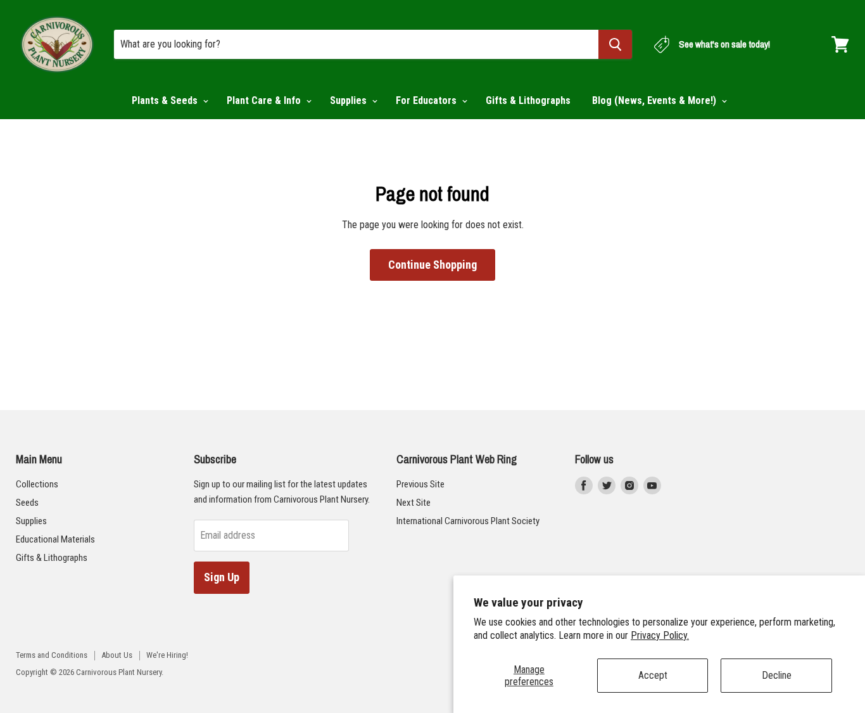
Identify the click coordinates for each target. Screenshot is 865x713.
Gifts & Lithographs (528, 100)
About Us (116, 655)
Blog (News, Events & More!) (655, 100)
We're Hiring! (167, 655)
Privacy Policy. (660, 635)
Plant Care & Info (265, 100)
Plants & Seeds (166, 100)
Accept (652, 675)
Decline (777, 675)
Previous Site (420, 484)
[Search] (615, 44)
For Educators (427, 100)
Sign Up (221, 577)
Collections (37, 484)
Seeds (27, 502)
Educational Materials (55, 539)
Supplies (349, 100)
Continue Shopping (432, 264)
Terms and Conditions (51, 655)
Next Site (413, 502)
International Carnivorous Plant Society (468, 521)
